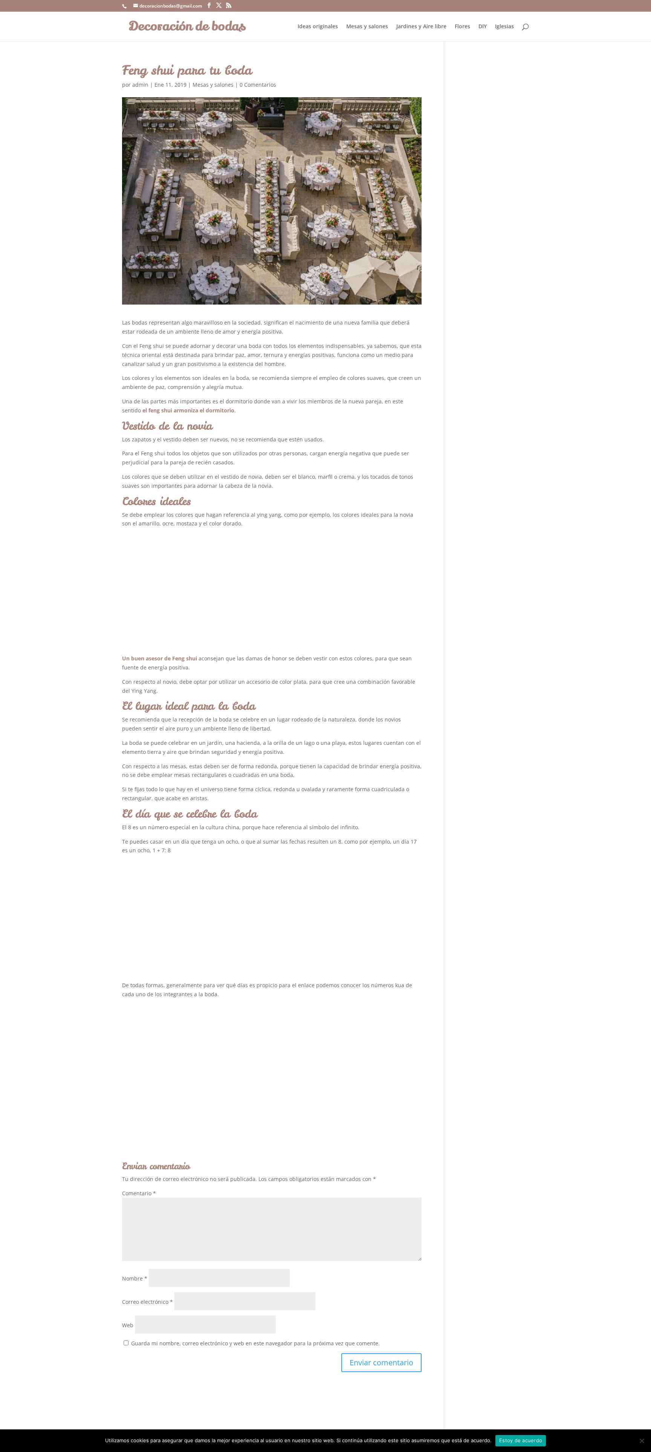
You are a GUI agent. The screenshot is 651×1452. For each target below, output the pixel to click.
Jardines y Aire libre (421, 27)
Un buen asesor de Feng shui (159, 658)
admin (140, 84)
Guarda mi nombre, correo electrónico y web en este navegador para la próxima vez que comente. (255, 1343)
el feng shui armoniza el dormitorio (188, 410)
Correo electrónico (147, 1301)
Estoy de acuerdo (520, 1440)
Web (127, 1325)
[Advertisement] (272, 593)
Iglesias (504, 27)
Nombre (134, 1278)
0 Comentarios (258, 84)
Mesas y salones (367, 27)
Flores (462, 27)
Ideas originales (318, 27)
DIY (482, 27)
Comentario (139, 1193)
